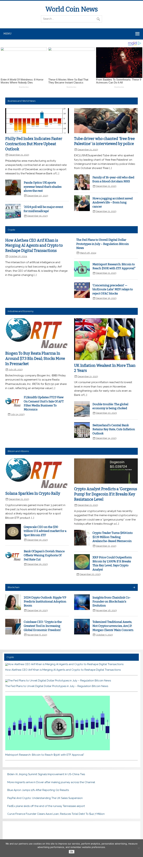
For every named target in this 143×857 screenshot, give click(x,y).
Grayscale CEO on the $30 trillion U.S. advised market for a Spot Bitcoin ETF (45, 531)
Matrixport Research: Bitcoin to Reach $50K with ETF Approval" (44, 754)
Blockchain (14, 587)
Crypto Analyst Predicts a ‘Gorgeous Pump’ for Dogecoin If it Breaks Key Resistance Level (105, 494)
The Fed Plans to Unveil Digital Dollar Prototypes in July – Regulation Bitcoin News (102, 244)
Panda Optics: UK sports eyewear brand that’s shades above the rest (43, 186)
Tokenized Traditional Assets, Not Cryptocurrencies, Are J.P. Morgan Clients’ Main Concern (112, 626)
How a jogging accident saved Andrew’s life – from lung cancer (112, 202)
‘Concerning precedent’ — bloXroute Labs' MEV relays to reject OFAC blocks (112, 289)
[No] (138, 848)
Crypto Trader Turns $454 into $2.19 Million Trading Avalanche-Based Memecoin (112, 537)
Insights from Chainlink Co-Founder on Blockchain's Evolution (111, 601)
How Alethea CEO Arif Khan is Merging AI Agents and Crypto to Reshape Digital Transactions (34, 245)
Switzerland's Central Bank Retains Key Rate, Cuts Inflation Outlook (113, 429)
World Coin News (71, 9)
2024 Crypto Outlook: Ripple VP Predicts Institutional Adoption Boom (45, 601)
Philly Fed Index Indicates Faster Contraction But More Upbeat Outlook (33, 143)
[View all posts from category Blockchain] (133, 587)
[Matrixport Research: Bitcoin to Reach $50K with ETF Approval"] (57, 749)
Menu (7, 33)
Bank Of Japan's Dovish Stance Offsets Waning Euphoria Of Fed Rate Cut (44, 555)
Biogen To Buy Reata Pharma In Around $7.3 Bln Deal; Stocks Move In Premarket (35, 358)
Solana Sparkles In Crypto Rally (32, 493)
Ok (71, 851)
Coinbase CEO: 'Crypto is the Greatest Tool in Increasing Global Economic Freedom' (43, 626)
